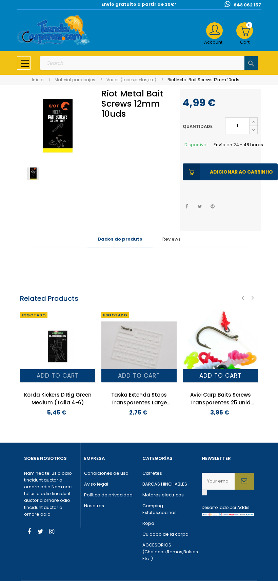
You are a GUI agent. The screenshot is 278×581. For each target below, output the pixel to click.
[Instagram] (51, 532)
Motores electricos (163, 495)
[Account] (214, 30)
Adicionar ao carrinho (241, 172)
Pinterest (213, 206)
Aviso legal (96, 484)
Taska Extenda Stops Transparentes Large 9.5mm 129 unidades (139, 398)
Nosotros (94, 505)
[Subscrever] (244, 481)
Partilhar (187, 206)
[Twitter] (40, 532)
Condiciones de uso (106, 473)
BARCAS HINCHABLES (164, 484)
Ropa (148, 523)
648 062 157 (247, 5)
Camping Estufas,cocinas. (160, 509)
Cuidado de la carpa (165, 534)
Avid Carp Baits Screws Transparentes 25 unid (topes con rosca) (220, 398)
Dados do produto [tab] (120, 239)
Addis (243, 507)
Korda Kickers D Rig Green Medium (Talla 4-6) (58, 398)
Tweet (200, 206)
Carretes (152, 473)
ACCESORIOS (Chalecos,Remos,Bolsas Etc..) (168, 552)
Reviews (171, 239)
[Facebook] (29, 532)
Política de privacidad (108, 495)
